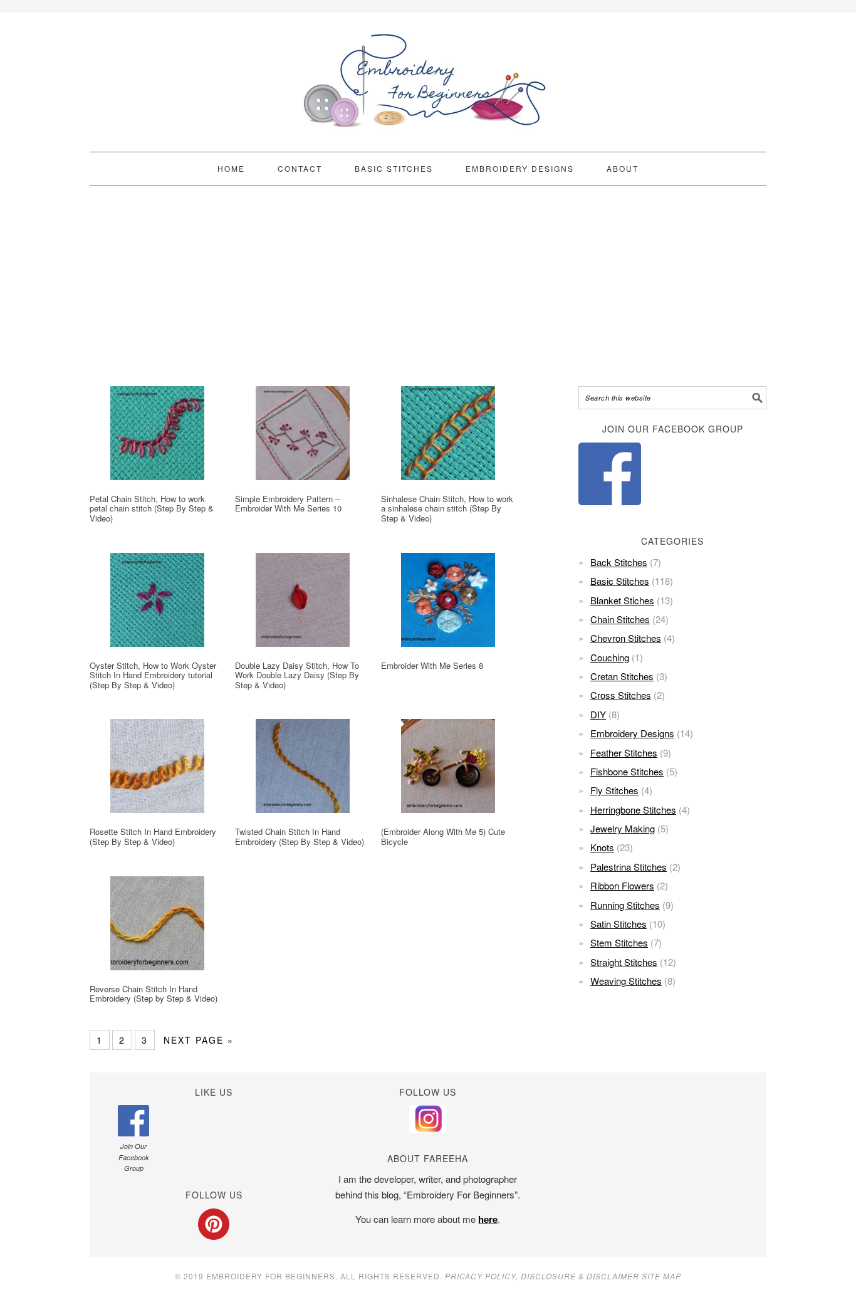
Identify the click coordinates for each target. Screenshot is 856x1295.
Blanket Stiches (622, 600)
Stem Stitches (619, 942)
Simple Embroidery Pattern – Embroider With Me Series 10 (288, 504)
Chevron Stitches (625, 637)
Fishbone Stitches (627, 771)
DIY (598, 714)
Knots (602, 847)
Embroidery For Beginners (428, 76)
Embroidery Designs (632, 733)
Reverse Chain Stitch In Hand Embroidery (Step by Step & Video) (153, 994)
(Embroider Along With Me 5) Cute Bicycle (443, 836)
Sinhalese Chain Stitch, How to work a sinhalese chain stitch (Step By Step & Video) (447, 508)
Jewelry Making (622, 828)
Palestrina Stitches (628, 866)
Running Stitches (625, 904)
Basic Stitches (619, 580)
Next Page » (199, 1040)
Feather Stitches (623, 752)
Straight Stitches (623, 961)
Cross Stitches (620, 694)
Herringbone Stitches (633, 809)
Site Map (661, 1276)
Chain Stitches (620, 619)
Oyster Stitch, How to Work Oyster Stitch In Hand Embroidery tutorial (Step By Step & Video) (153, 675)
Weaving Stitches (626, 980)
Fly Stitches (614, 790)
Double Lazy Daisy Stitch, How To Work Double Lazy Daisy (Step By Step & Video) (297, 675)
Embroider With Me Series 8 (432, 665)
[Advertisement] (428, 286)
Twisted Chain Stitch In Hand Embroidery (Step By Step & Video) (299, 836)
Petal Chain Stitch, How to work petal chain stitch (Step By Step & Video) (152, 508)
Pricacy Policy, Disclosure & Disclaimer (542, 1276)
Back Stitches (618, 562)
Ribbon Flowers (622, 885)
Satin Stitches (618, 923)
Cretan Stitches (622, 676)
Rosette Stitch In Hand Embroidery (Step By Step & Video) (153, 836)
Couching (609, 657)
